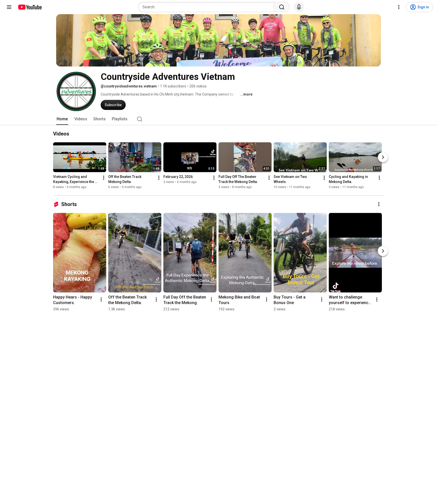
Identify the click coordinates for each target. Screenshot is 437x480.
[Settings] (399, 7)
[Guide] (9, 7)
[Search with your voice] (299, 7)
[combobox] (207, 7)
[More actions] (104, 178)
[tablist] (218, 119)
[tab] (62, 119)
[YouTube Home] (29, 7)
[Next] (383, 157)
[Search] (282, 7)
